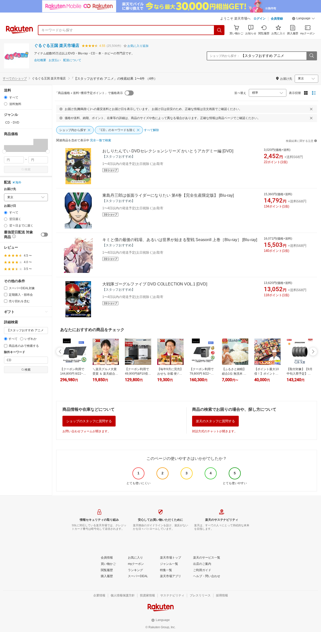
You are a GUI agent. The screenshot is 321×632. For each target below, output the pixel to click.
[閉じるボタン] (311, 109)
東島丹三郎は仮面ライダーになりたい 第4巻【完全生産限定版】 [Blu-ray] (168, 195)
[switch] (44, 235)
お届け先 (10, 189)
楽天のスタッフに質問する (215, 421)
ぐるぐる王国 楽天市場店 (56, 45)
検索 (28, 169)
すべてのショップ (15, 78)
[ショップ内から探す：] (311, 56)
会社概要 (40, 60)
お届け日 (10, 205)
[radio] (5, 97)
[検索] (219, 30)
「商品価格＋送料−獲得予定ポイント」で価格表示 (89, 93)
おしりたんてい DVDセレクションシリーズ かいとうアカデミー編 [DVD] (167, 151)
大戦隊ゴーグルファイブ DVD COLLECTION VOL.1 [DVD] (154, 284)
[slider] (4, 151)
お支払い (55, 60)
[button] (303, 19)
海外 (18, 182)
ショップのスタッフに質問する (89, 421)
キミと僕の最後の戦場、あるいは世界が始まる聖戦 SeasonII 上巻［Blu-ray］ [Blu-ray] (179, 240)
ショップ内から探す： (225, 56)
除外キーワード (14, 352)
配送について (72, 60)
